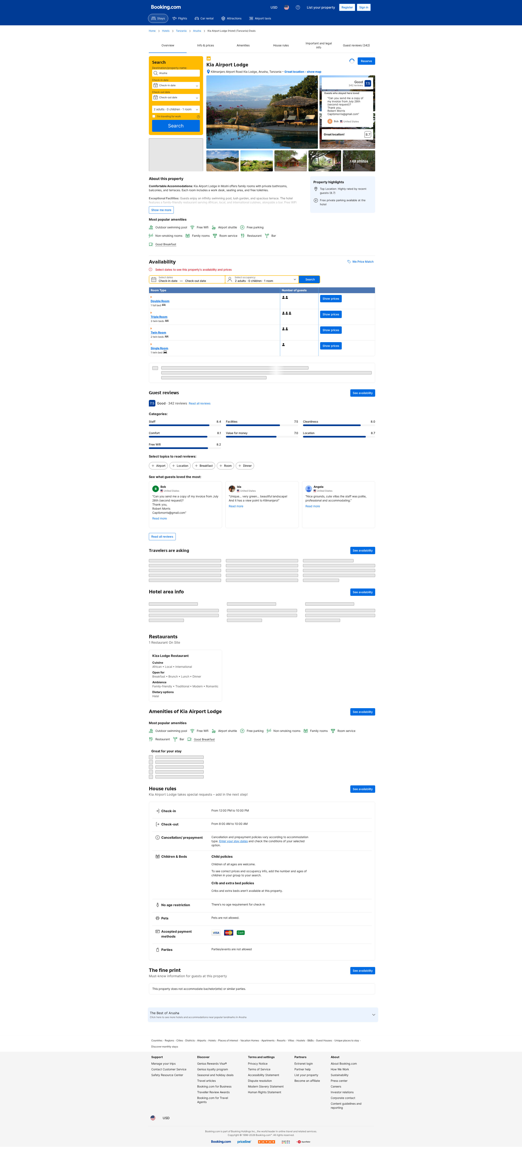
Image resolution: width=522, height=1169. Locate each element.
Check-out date (161, 92)
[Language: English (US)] (286, 7)
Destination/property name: (169, 67)
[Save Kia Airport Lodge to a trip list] (352, 61)
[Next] (370, 112)
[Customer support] (298, 7)
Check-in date (160, 80)
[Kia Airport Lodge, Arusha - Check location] (208, 71)
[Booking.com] (166, 7)
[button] (176, 109)
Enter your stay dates (233, 999)
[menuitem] (158, 18)
